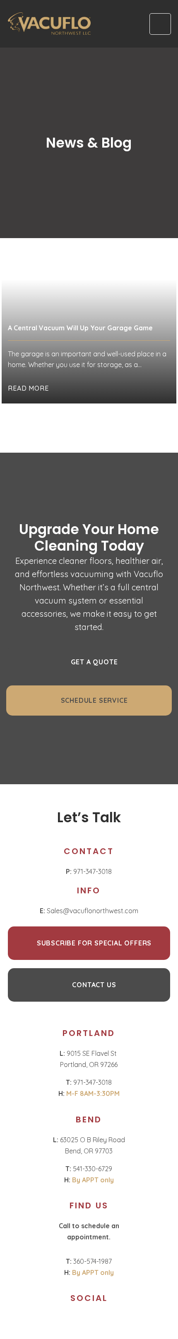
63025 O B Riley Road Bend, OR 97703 (89, 1145)
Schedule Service (94, 700)
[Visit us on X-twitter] (96, 1320)
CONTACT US (94, 985)
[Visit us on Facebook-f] (82, 1320)
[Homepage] (49, 23)
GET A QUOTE (94, 662)
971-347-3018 (89, 871)
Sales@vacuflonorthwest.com (89, 911)
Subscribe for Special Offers (94, 943)
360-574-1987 (89, 1261)
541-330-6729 (88, 1169)
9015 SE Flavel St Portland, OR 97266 (89, 1059)
